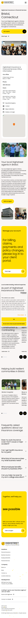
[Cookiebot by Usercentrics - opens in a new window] (20, 293)
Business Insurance (5, 555)
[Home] (14, 543)
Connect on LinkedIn (6, 599)
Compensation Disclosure (6, 610)
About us (3, 567)
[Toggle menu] (25, 2)
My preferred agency (10, 103)
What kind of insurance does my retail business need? (12, 459)
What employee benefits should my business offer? (11, 468)
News (2, 570)
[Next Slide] (25, 357)
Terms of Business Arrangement (8, 608)
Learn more (4, 351)
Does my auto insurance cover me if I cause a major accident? (12, 442)
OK (14, 319)
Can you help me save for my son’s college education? (12, 476)
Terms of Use (4, 605)
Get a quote (7, 31)
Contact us (4, 573)
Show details (21, 315)
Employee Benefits (5, 558)
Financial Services (5, 560)
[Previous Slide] (21, 357)
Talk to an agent (8, 201)
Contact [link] (7, 106)
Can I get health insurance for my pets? (12, 451)
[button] (14, 124)
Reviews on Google (10, 112)
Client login (4, 36)
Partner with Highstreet (6, 594)
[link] (7, 2)
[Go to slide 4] (5, 413)
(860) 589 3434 (6, 84)
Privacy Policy (4, 607)
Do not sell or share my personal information (14, 323)
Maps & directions (9, 109)
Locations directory (5, 576)
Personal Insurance (5, 552)
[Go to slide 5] (6, 413)
